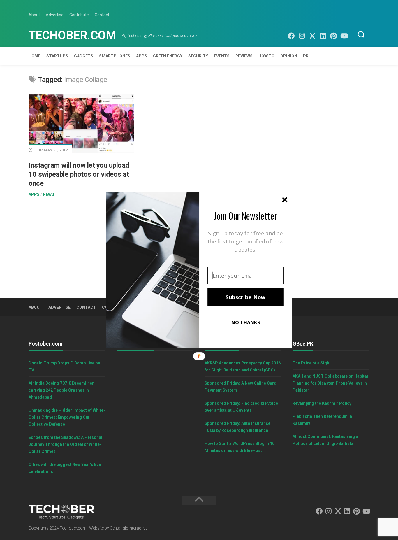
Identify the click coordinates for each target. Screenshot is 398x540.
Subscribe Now (245, 297)
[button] (246, 215)
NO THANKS (245, 322)
